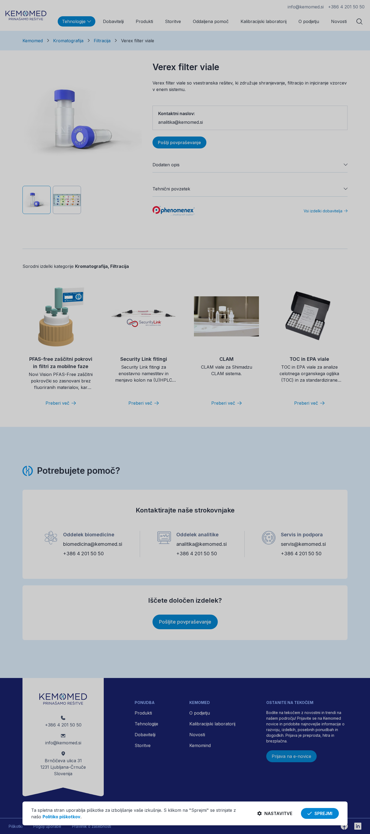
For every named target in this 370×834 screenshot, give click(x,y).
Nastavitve (278, 813)
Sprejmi (323, 813)
